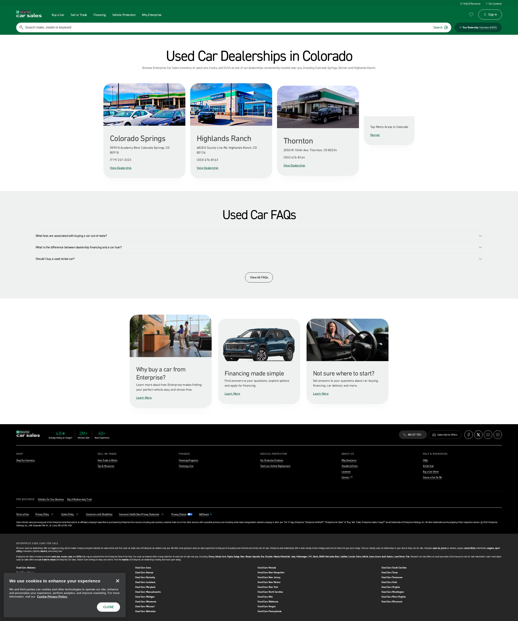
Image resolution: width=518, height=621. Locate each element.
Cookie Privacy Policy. (52, 596)
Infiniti (365, 556)
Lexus (371, 556)
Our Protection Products (271, 460)
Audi (384, 556)
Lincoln (351, 556)
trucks (64, 556)
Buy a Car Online (431, 471)
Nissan (248, 556)
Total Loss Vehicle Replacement (275, 466)
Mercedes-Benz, (332, 556)
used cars (55, 556)
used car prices (440, 548)
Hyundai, (256, 556)
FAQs (425, 460)
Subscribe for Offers (447, 434)
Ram (242, 556)
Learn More (144, 397)
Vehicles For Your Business (51, 499)
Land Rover (400, 556)
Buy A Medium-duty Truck (79, 499)
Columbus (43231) (488, 27)
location (125, 559)
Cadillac (344, 556)
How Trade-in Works (107, 460)
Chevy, (211, 556)
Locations (346, 471)
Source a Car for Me (432, 477)
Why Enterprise (349, 460)
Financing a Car (186, 466)
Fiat (407, 556)
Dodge (236, 556)
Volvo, (359, 556)
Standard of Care (350, 466)
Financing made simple (254, 373)
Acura (378, 556)
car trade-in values (47, 559)
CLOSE (108, 607)
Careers (347, 477)
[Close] (117, 580)
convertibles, (470, 548)
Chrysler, (269, 556)
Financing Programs (188, 460)
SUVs (79, 556)
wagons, (490, 548)
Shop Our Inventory (25, 460)
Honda (218, 556)
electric (43, 551)
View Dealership (121, 168)
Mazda (277, 556)
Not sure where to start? (343, 373)
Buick (315, 556)
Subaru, (390, 556)
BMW (321, 556)
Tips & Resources (106, 466)
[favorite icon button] (471, 15)
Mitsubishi (285, 556)
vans (70, 556)
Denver (375, 135)
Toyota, (230, 556)
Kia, (262, 556)
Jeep (293, 556)
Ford (224, 556)
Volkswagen (301, 556)
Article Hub (428, 466)
